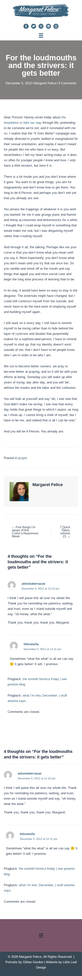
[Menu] (41, 35)
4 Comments (67, 83)
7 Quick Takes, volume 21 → (65, 532)
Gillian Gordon (33, 962)
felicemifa (31, 644)
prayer (22, 458)
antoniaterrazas (33, 583)
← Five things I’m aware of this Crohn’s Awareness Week (25, 532)
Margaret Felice (45, 83)
